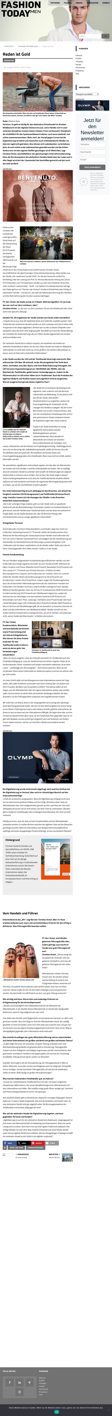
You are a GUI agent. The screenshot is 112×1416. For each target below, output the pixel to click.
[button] (10, 1143)
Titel (77, 73)
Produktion (80, 70)
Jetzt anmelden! (92, 167)
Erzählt (78, 58)
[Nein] (108, 1410)
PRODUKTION (92, 2)
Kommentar (80, 67)
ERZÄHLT (106, 2)
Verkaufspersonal (35, 1147)
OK (56, 1412)
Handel (28, 67)
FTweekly (68, 2)
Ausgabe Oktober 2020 (15, 67)
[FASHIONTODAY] (56, 39)
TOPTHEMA (55, 2)
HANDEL (79, 2)
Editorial (79, 55)
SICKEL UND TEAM (16, 1147)
